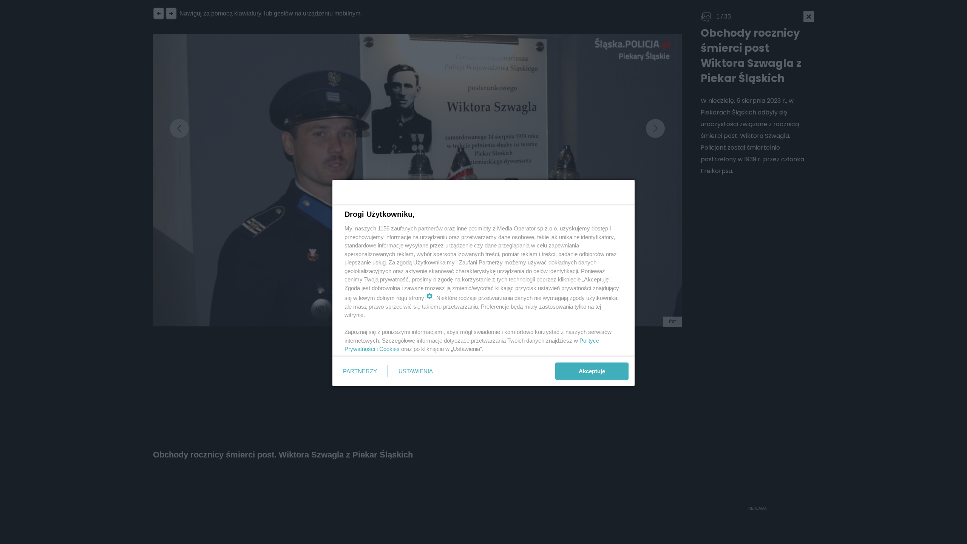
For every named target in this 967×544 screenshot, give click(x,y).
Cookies (389, 349)
